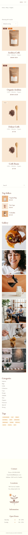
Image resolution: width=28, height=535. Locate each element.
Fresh (17, 417)
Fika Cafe (10, 533)
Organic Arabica (14, 89)
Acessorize (6, 417)
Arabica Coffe (14, 52)
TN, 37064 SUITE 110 (14, 489)
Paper (11, 422)
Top (15, 425)
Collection (13, 55)
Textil (10, 425)
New (11, 419)
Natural (5, 419)
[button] (14, 48)
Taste (4, 425)
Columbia (12, 213)
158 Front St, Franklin (16, 477)
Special (18, 422)
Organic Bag (13, 198)
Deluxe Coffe (14, 126)
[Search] (24, 185)
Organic (19, 55)
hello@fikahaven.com (15, 475)
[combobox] (10, 24)
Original (5, 422)
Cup (12, 417)
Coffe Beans (14, 163)
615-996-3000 (16, 472)
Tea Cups (12, 205)
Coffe (8, 55)
